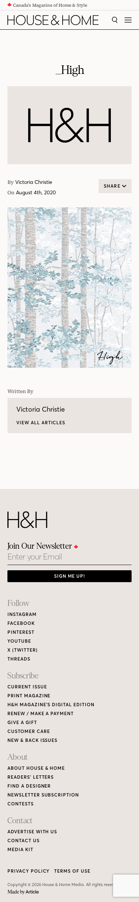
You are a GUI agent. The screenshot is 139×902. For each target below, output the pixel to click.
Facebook (21, 623)
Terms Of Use (72, 871)
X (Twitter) (22, 650)
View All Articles (40, 422)
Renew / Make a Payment (40, 713)
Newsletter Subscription (43, 795)
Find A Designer (29, 786)
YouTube (19, 641)
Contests (20, 804)
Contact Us (23, 840)
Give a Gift (22, 722)
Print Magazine (28, 695)
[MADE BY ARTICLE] (23, 892)
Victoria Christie (33, 182)
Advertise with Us (32, 831)
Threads (18, 659)
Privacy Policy (28, 871)
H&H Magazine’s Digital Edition (51, 704)
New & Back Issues (32, 740)
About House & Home (36, 768)
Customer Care (28, 731)
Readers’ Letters (30, 777)
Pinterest (20, 632)
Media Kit (20, 849)
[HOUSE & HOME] (53, 20)
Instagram (22, 614)
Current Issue (27, 687)
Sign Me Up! (69, 576)
